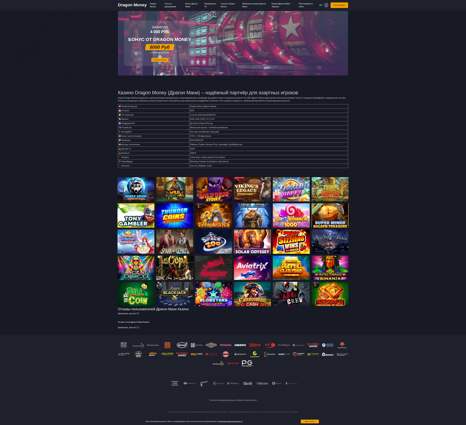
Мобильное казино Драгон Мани (254, 5)
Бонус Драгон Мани (191, 5)
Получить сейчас (160, 60)
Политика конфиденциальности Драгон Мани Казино (233, 400)
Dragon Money (132, 5)
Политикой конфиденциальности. (230, 421)
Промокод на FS (210, 5)
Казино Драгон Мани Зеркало (281, 5)
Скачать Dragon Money (228, 5)
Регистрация (339, 5)
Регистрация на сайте (306, 5)
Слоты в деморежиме (170, 5)
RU (320, 5)
